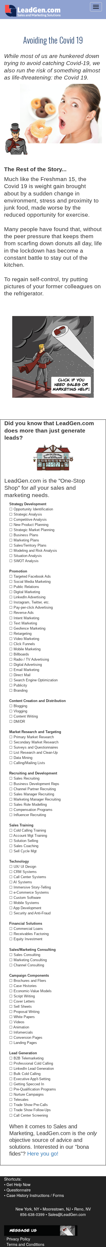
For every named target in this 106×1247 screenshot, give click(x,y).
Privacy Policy (18, 1239)
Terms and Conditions (25, 1244)
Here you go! (42, 1154)
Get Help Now (18, 1184)
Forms (58, 1195)
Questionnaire (19, 1190)
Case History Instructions (28, 1195)
